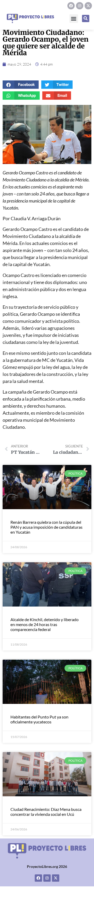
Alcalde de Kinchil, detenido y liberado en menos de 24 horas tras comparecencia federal (44, 624)
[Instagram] (79, 5)
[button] (73, 18)
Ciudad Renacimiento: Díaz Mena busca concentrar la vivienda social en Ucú (45, 812)
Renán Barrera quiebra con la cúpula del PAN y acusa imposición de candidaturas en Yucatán (46, 527)
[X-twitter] (88, 5)
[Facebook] (71, 5)
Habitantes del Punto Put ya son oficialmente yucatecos (39, 719)
